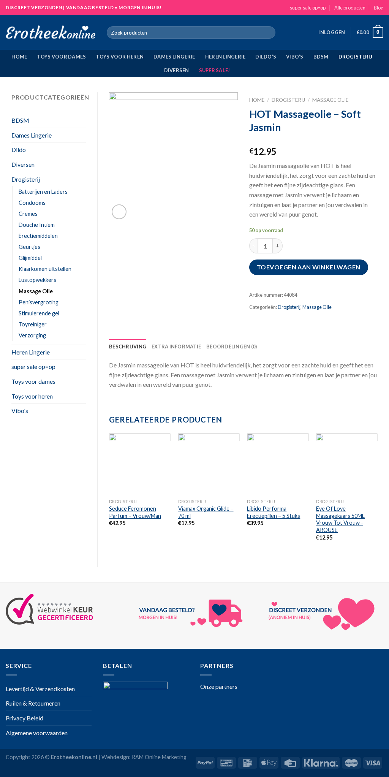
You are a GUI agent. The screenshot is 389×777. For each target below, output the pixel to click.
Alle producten (349, 8)
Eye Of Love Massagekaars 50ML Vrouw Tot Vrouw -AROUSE (340, 519)
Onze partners (218, 686)
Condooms (32, 202)
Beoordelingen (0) (231, 346)
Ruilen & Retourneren (33, 703)
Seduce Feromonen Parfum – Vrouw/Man (135, 512)
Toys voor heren (120, 57)
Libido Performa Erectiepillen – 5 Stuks (273, 512)
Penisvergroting (39, 302)
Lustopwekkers (37, 280)
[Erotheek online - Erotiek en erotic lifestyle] (50, 32)
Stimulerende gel (39, 313)
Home (19, 57)
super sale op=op (308, 8)
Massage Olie (36, 291)
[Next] (377, 494)
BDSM (321, 57)
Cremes (28, 213)
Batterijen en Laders (43, 191)
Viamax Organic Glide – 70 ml (206, 512)
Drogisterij (355, 57)
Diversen (176, 70)
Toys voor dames (61, 57)
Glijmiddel (30, 258)
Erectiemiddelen (38, 236)
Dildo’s (265, 57)
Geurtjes (29, 247)
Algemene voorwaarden (37, 732)
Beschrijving (127, 346)
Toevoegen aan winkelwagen (309, 267)
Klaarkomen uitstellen (45, 269)
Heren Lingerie (225, 57)
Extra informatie (176, 346)
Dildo (18, 149)
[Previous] (109, 494)
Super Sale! (214, 70)
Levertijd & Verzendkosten (40, 688)
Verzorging (32, 335)
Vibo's (19, 410)
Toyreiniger (33, 324)
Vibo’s (295, 57)
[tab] (127, 346)
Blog (378, 8)
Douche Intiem (37, 225)
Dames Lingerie (174, 57)
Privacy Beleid (24, 718)
